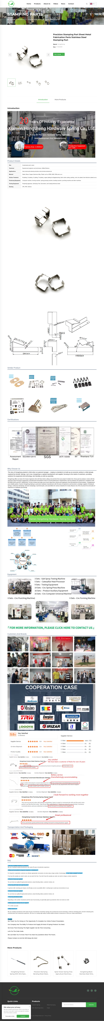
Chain (48, 1008)
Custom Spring (36, 1005)
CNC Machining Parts (37, 1008)
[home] (11, 3)
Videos (55, 4)
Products (37, 4)
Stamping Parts (52, 19)
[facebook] (88, 990)
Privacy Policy (48, 1015)
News (63, 4)
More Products (60, 99)
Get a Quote (57, 54)
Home (29, 4)
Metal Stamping (35, 19)
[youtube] (92, 990)
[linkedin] (95, 990)
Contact (71, 4)
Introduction (43, 99)
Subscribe (91, 1004)
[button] (10, 55)
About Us (47, 4)
